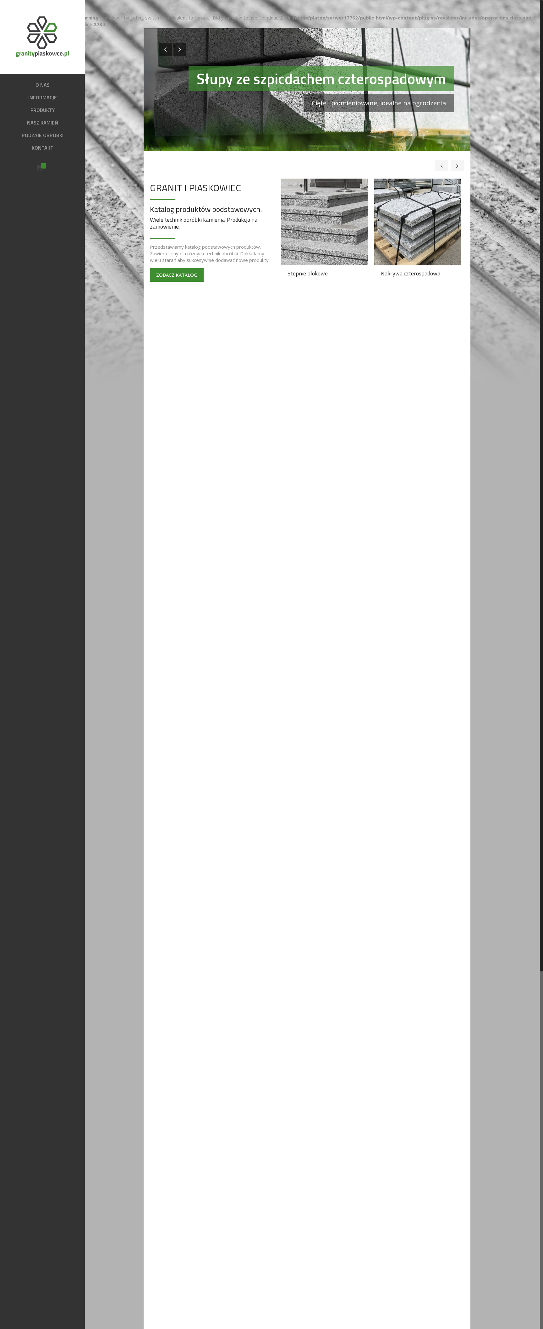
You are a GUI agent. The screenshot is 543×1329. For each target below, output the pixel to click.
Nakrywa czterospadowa (410, 273)
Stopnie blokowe (308, 273)
